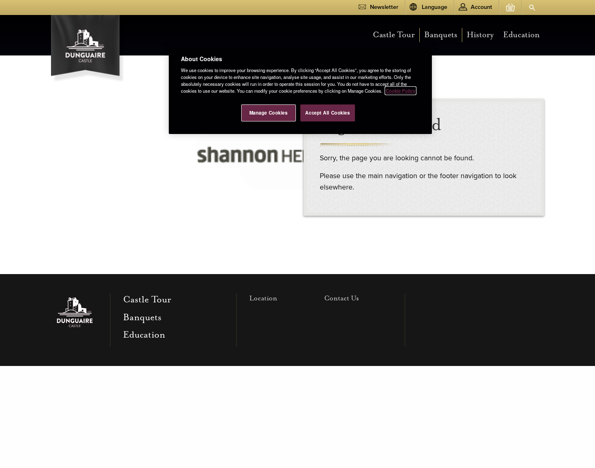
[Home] (88, 47)
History (480, 35)
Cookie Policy (400, 90)
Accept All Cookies (327, 112)
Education (521, 35)
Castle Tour (394, 35)
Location (263, 298)
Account (481, 7)
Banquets (440, 35)
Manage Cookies (268, 112)
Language (434, 7)
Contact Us (341, 298)
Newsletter (384, 7)
